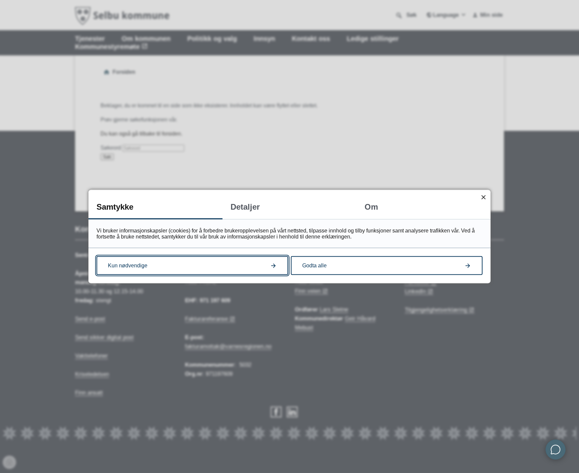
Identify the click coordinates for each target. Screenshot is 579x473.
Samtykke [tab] (114, 206)
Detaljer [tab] (245, 206)
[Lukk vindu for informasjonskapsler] (483, 197)
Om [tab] (371, 206)
